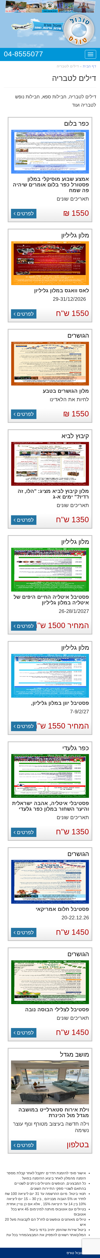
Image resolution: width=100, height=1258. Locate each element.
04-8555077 (23, 54)
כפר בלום (76, 123)
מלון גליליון (75, 235)
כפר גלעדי (75, 747)
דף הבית (89, 66)
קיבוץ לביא (75, 435)
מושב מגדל (74, 1054)
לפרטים (24, 213)
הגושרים (78, 335)
